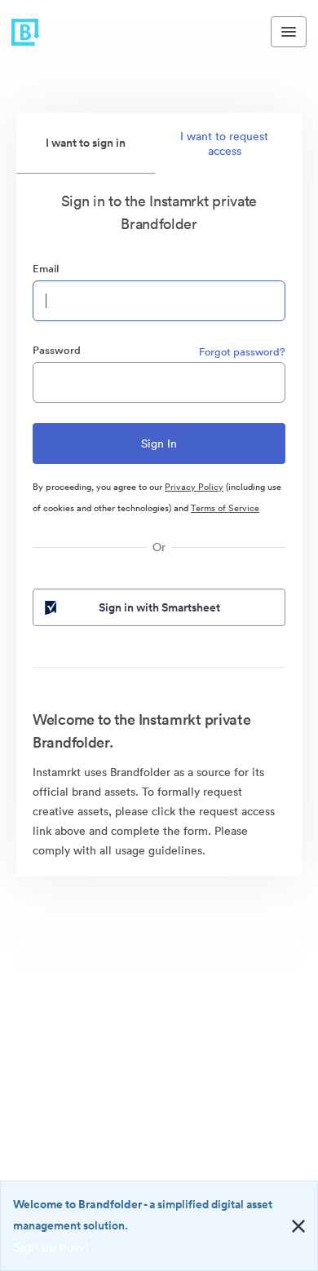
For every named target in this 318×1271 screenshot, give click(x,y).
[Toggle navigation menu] (289, 31)
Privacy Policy (194, 486)
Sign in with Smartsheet (159, 607)
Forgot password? (242, 352)
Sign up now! (51, 1246)
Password (57, 350)
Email (46, 269)
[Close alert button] (298, 1226)
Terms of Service (225, 507)
